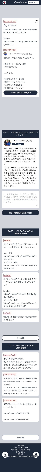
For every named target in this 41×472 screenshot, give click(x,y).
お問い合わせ (20, 452)
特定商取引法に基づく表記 (20, 450)
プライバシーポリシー (20, 447)
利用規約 (20, 445)
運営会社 (20, 454)
